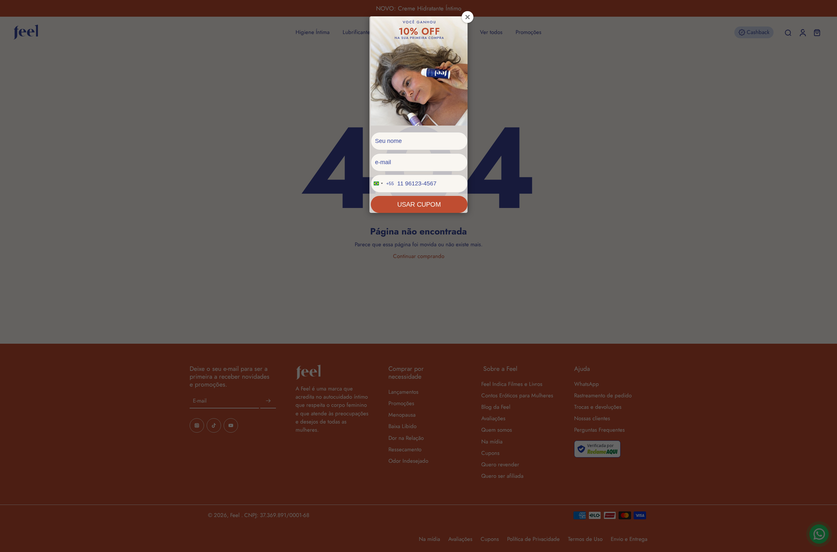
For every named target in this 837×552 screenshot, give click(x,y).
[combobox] (382, 183)
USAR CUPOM (419, 204)
